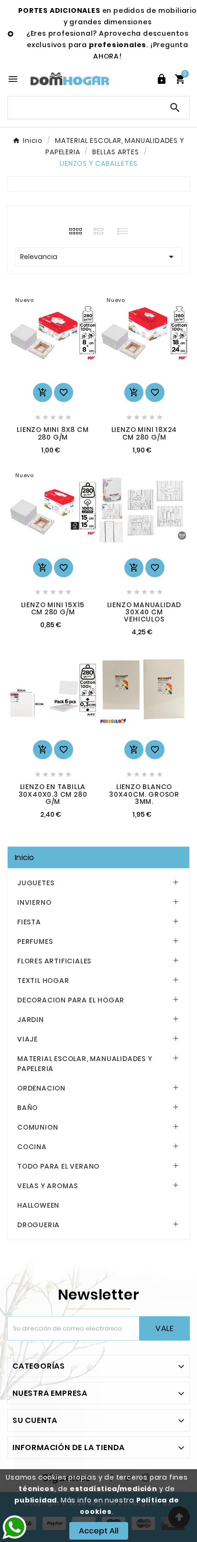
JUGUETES (35, 883)
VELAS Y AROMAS (47, 1186)
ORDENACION (41, 1088)
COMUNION (37, 1127)
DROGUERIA (38, 1225)
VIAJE (27, 1039)
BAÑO (27, 1107)
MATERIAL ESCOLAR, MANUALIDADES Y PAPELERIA (85, 1063)
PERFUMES (35, 941)
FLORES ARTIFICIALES (54, 961)
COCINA (32, 1146)
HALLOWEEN (38, 1205)
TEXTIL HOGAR (43, 980)
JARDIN (30, 1019)
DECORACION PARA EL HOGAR (70, 1000)
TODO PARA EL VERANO (58, 1166)
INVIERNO (34, 902)
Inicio (24, 857)
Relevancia (98, 256)
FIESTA (29, 922)
